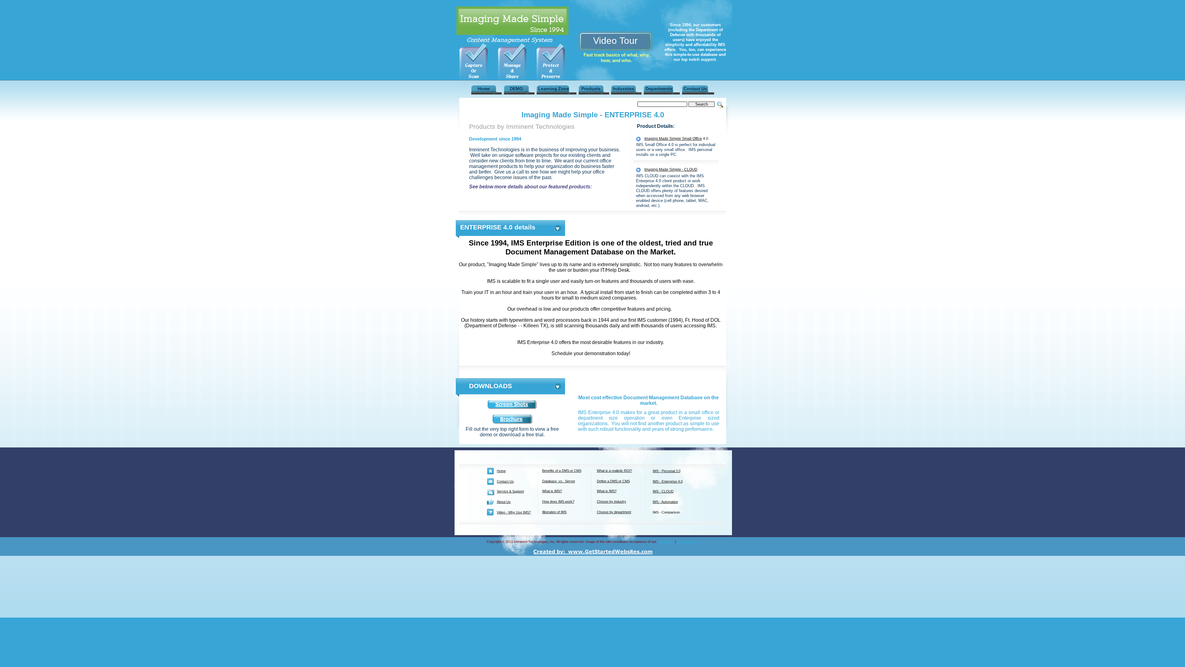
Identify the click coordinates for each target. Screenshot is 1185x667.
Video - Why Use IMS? (514, 512)
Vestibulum (666, 541)
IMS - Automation (665, 502)
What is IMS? (552, 491)
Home (501, 471)
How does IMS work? (558, 501)
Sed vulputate (687, 541)
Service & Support (510, 491)
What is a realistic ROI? (614, 470)
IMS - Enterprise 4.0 (668, 481)
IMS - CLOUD (663, 491)
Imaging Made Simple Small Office (673, 138)
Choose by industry (611, 501)
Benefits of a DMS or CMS (561, 470)
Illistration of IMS (554, 512)
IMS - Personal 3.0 (666, 471)
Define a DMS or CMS (613, 481)
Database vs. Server (558, 481)
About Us (504, 502)
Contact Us (505, 481)
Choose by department (614, 512)
